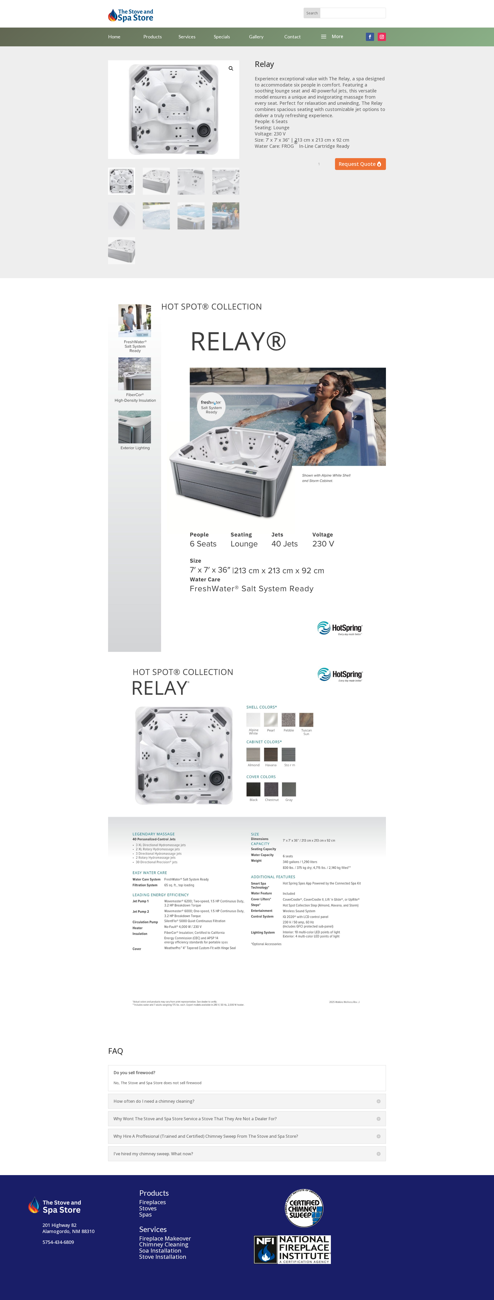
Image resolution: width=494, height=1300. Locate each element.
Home (114, 36)
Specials (222, 36)
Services (187, 36)
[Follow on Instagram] (382, 37)
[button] (231, 68)
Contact (292, 36)
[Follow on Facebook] (370, 37)
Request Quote (357, 163)
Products (152, 36)
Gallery (256, 36)
